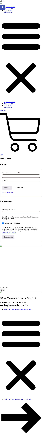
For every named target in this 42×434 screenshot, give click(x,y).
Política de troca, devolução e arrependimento (18, 309)
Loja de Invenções (9, 7)
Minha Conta (8, 12)
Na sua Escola (8, 8)
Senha (8, 180)
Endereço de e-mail (12, 209)
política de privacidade (9, 232)
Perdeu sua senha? (7, 192)
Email (2, 288)
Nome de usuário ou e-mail (14, 173)
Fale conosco (8, 10)
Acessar (7, 188)
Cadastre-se (8, 237)
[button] (21, 57)
